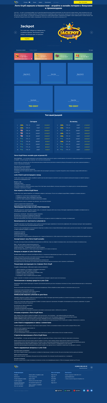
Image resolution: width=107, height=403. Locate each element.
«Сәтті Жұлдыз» (56, 2)
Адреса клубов (32, 378)
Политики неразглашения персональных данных (19, 383)
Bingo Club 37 (54, 382)
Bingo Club (53, 376)
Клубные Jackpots (33, 50)
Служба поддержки (18, 380)
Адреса (40, 2)
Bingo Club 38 (54, 374)
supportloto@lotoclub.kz (69, 376)
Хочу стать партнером (18, 386)
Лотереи (25, 2)
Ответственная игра (33, 376)
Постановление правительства (35, 382)
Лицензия (16, 374)
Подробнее (27, 38)
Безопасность (17, 376)
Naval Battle (53, 378)
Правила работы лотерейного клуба (36, 374)
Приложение (48, 2)
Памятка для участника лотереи (35, 380)
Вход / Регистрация (83, 2)
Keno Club (53, 380)
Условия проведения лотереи (20, 378)
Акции (34, 2)
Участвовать (20, 82)
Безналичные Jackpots (20, 50)
